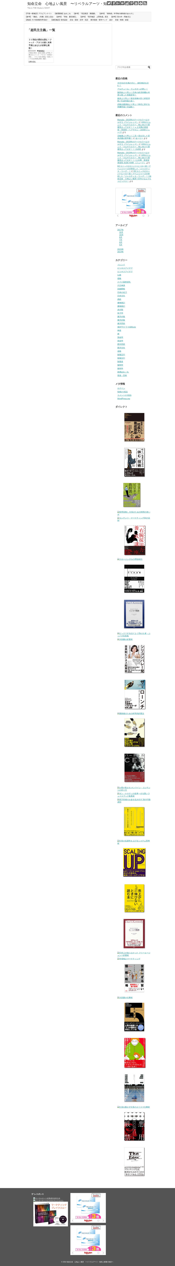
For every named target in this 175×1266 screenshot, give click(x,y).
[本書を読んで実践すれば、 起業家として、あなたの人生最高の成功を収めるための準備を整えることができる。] (134, 784)
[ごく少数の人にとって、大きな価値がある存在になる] (128, 959)
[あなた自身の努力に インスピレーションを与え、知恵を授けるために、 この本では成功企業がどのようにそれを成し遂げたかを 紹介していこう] (134, 790)
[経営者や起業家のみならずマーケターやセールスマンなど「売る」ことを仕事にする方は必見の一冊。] (134, 994)
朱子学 (120, 313)
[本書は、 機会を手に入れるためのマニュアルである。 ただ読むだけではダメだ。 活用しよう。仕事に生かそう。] (134, 1068)
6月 (120, 242)
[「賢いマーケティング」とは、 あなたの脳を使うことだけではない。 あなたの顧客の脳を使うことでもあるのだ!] (134, 838)
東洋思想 (121, 324)
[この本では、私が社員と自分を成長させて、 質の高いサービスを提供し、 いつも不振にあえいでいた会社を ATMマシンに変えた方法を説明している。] (134, 843)
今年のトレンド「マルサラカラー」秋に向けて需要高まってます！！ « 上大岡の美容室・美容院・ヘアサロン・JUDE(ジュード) (134, 127)
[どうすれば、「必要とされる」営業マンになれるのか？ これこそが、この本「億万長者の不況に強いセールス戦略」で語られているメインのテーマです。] (134, 950)
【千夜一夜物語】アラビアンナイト (38, 13)
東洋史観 (121, 317)
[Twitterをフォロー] (109, 3)
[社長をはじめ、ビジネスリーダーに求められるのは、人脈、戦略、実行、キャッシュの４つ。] (134, 879)
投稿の (122, 392)
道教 (119, 351)
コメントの (124, 395)
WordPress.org (123, 399)
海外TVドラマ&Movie (126, 327)
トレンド (121, 265)
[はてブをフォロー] (122, 3)
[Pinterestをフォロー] (131, 3)
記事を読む (32, 61)
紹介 (111, 20)
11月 (121, 232)
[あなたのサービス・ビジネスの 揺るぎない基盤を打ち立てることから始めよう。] (134, 955)
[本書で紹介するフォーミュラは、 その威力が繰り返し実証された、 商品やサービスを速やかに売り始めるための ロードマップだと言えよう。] (134, 710)
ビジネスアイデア (125, 268)
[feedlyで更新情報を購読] (140, 3)
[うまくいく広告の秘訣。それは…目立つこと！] (134, 636)
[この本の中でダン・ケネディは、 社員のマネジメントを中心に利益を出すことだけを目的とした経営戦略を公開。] (134, 443)
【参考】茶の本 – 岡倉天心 (120, 17)
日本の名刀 (122, 292)
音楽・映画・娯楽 (121, 20)
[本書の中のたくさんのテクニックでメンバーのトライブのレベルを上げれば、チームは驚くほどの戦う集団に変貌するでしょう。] (134, 1033)
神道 (119, 330)
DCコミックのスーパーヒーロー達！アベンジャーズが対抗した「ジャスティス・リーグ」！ (134, 168)
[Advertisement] (133, 44)
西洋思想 (121, 344)
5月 (120, 245)
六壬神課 (121, 285)
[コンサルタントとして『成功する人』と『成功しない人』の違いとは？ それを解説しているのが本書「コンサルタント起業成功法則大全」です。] (46, 1198)
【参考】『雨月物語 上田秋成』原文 (94, 17)
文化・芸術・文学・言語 (79, 20)
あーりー (139, 138)
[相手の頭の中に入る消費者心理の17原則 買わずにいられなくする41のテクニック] (134, 1104)
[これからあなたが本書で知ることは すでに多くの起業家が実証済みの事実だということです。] (125, 639)
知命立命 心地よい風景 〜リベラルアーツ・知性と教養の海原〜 (81, 4)
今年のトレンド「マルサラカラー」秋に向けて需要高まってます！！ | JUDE (134, 146)
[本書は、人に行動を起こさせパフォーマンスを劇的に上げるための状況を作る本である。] (134, 595)
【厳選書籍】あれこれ (62, 13)
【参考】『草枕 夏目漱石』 (66, 17)
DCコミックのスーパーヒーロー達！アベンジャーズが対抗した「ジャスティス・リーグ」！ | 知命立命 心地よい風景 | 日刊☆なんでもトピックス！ (134, 176)
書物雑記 (42, 51)
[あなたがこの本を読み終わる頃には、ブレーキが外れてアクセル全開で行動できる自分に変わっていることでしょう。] (134, 802)
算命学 (120, 337)
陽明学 (120, 365)
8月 (120, 237)
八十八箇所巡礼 (124, 282)
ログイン (121, 388)
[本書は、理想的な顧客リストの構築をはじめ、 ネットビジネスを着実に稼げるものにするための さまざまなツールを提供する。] (131, 509)
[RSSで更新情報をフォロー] (145, 3)
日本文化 (121, 296)
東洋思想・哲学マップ (98, 20)
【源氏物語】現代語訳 (59, 20)
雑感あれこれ (123, 372)
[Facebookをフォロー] (113, 3)
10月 (121, 235)
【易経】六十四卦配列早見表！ (36, 20)
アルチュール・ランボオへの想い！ (132, 89)
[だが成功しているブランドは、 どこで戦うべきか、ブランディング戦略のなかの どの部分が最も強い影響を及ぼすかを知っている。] (134, 1178)
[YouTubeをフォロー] (136, 3)
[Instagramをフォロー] (127, 3)
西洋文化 (121, 348)
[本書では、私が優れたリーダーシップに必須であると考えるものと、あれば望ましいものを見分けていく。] (133, 1107)
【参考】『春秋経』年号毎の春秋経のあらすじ (116, 13)
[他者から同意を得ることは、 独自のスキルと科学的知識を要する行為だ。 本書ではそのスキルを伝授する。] (134, 1143)
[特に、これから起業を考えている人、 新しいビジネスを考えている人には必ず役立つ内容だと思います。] (134, 675)
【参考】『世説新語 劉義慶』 (84, 13)
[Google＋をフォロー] (118, 3)
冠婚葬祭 (121, 289)
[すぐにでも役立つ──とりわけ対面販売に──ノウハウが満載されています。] (129, 559)
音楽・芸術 (122, 375)
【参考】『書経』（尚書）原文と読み (39, 17)
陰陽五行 (121, 355)
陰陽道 (120, 362)
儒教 (119, 279)
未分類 (120, 310)
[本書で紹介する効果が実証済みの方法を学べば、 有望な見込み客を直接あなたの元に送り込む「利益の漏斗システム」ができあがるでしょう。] (134, 749)
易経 (119, 299)
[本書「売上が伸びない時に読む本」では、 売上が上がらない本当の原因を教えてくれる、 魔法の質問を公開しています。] (134, 914)
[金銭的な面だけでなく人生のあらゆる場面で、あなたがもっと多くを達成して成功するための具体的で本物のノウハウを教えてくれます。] (125, 998)
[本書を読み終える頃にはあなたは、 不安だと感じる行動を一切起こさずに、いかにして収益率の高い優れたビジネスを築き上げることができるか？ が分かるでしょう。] (130, 713)
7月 (120, 240)
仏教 (119, 275)
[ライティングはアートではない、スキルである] (134, 520)
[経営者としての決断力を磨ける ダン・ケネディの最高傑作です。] (134, 630)
